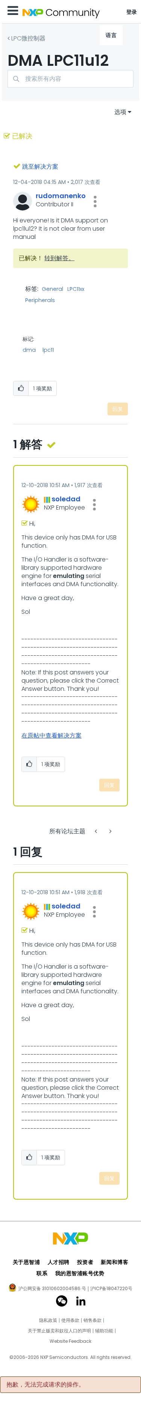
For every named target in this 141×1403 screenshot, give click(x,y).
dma (29, 350)
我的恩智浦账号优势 (80, 1273)
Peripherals (40, 300)
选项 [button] (120, 112)
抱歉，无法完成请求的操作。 (45, 1385)
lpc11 (48, 350)
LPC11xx (75, 289)
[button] (95, 201)
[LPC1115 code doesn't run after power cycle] (96, 831)
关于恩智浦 (26, 1262)
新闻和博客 (114, 1262)
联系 (41, 1273)
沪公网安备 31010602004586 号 (52, 1289)
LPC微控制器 (28, 38)
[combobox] (70, 78)
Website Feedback (70, 1341)
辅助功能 (104, 1331)
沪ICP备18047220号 (111, 1288)
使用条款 (70, 1320)
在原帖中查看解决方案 (51, 735)
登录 (131, 12)
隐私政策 (48, 1320)
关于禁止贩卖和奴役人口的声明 (59, 1331)
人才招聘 (59, 1262)
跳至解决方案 (40, 166)
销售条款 (92, 1320)
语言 (111, 35)
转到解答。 (59, 258)
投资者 (85, 1262)
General (52, 289)
